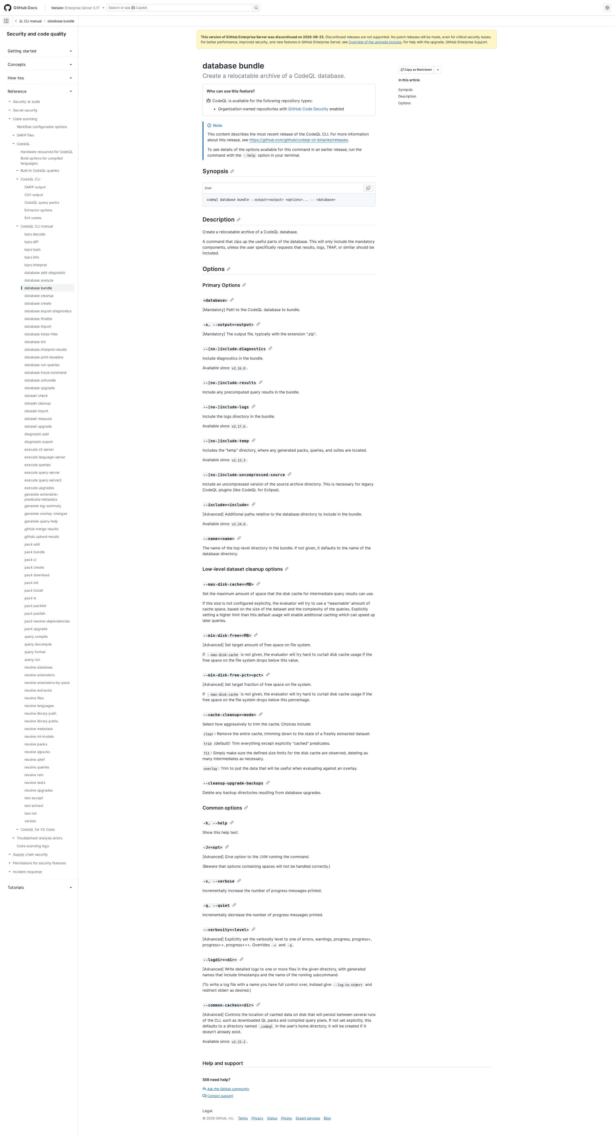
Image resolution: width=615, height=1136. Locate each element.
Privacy (257, 1118)
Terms (243, 1118)
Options (214, 268)
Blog (327, 1118)
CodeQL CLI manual (26, 21)
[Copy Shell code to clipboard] (368, 188)
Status (272, 1118)
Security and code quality (36, 34)
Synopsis (215, 171)
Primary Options (221, 285)
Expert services (308, 1118)
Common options (222, 808)
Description (219, 219)
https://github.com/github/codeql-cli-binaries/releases (298, 139)
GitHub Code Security (308, 108)
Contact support (220, 1096)
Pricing (286, 1118)
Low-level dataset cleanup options (243, 569)
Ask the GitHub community (228, 1089)
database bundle (61, 21)
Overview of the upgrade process (375, 42)
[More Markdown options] (438, 70)
